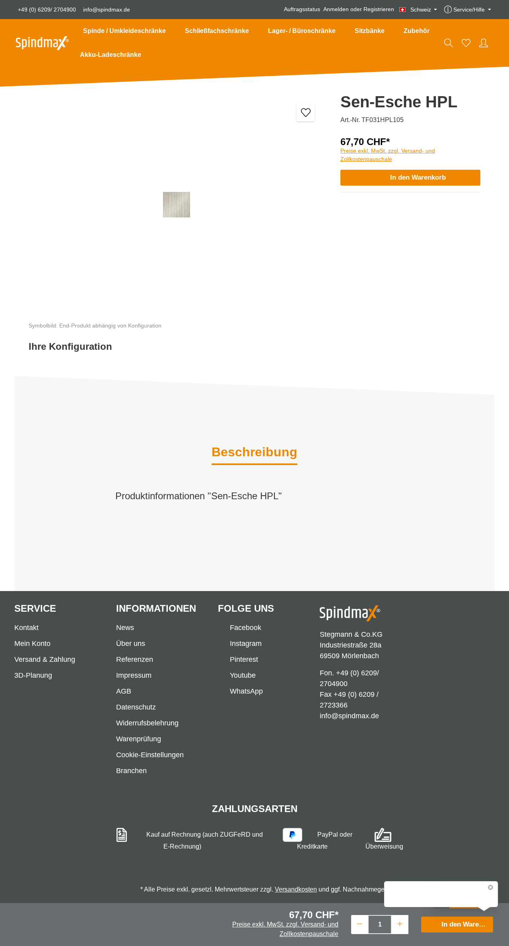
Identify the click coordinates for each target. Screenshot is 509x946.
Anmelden (336, 9)
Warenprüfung (138, 739)
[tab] (254, 452)
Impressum (134, 675)
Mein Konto (32, 643)
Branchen (131, 771)
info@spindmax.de (106, 9)
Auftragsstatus (302, 9)
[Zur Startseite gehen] (42, 43)
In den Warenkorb (418, 177)
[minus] (359, 923)
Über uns (130, 643)
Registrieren (378, 9)
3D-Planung (33, 675)
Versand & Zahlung (44, 659)
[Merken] (306, 112)
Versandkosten (296, 889)
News (125, 628)
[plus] (399, 923)
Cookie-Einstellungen (150, 755)
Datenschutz (136, 707)
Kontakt (26, 628)
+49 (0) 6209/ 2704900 (47, 9)
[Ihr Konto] (484, 43)
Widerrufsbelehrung (147, 723)
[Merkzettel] (466, 43)
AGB (123, 691)
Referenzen (134, 659)
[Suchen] (449, 43)
